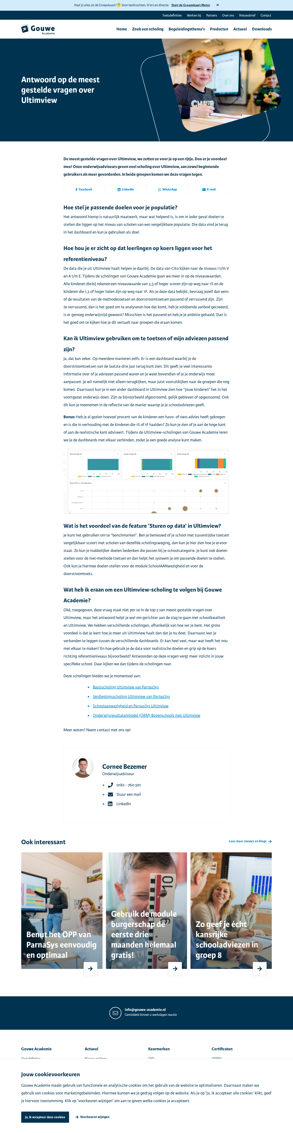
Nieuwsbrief (247, 15)
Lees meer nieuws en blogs (248, 841)
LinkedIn (128, 189)
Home (121, 29)
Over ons (228, 15)
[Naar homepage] (38, 29)
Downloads (262, 29)
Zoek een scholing (147, 29)
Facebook (85, 189)
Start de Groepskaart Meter (190, 5)
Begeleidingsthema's (187, 29)
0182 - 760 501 (128, 784)
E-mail (211, 189)
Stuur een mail (128, 794)
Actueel (240, 29)
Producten (219, 29)
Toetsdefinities (172, 15)
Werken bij (194, 15)
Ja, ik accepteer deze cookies (45, 1117)
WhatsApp (169, 189)
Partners (211, 15)
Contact (266, 15)
